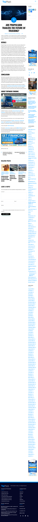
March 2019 (30, 437)
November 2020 (31, 404)
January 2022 (30, 380)
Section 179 (30, 240)
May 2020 (30, 414)
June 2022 (30, 372)
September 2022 (31, 367)
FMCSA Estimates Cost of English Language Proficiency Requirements (21, 178)
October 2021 (30, 385)
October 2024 (30, 325)
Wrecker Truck (31, 282)
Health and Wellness (32, 206)
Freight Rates (30, 195)
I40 (28, 214)
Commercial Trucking (12, 33)
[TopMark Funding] (7, 2)
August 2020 (30, 409)
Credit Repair (30, 167)
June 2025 (30, 312)
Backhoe (30, 141)
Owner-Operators (31, 226)
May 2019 (30, 434)
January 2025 (30, 320)
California (30, 149)
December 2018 (31, 442)
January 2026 (30, 300)
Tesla (29, 252)
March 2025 (30, 317)
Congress (30, 160)
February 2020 (31, 419)
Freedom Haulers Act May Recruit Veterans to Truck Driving (5, 179)
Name (2, 201)
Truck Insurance (31, 261)
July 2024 (30, 330)
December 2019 (31, 422)
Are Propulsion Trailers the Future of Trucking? (13, 28)
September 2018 (31, 447)
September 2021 (31, 387)
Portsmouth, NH (22, 508)
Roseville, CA (22, 506)
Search (29, 15)
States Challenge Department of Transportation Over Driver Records (32, 121)
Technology (18, 33)
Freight (29, 194)
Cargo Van (30, 151)
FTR (29, 197)
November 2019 (31, 424)
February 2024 (31, 339)
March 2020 (30, 417)
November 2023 (31, 344)
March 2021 (30, 397)
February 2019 (31, 439)
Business (6, 33)
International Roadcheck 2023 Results (20, 153)
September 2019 (31, 427)
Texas (29, 254)
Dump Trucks (30, 175)
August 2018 (30, 449)
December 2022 (31, 362)
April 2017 (30, 456)
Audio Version (31, 139)
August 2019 (30, 429)
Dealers (29, 172)
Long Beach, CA (22, 510)
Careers (21, 496)
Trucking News (31, 271)
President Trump (31, 233)
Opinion (29, 225)
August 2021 (30, 389)
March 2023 (30, 357)
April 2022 (30, 375)
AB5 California (31, 129)
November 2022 (31, 364)
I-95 (29, 212)
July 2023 (30, 350)
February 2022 (31, 379)
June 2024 (30, 332)
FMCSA (29, 192)
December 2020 (31, 402)
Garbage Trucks (31, 200)
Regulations (30, 236)
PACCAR (30, 228)
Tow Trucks (30, 256)
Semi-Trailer (30, 244)
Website (2, 205)
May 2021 (30, 394)
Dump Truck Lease (5, 493)
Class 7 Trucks (31, 154)
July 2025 (30, 310)
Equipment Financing (32, 183)
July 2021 (30, 390)
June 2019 (30, 432)
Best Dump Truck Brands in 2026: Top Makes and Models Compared (32, 103)
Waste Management (32, 278)
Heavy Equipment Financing (7, 499)
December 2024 (31, 322)
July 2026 (30, 290)
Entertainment (31, 181)
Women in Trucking (32, 280)
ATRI (29, 136)
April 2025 (30, 315)
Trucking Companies (32, 266)
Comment (3, 191)
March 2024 (30, 337)
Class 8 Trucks (31, 156)
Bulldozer (30, 146)
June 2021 (30, 392)
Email (15, 201)
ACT (29, 131)
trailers (13, 120)
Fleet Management (31, 189)
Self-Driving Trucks (31, 241)
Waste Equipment (31, 277)
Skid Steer (30, 249)
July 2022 (30, 370)
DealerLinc (30, 170)
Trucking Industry (31, 268)
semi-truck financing (16, 110)
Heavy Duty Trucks (31, 209)
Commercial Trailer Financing (7, 496)
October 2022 (30, 365)
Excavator (30, 185)
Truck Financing (31, 259)
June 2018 (30, 452)
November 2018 (31, 444)
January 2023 (30, 360)
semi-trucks (17, 120)
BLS (29, 144)
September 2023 (31, 347)
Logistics (30, 219)
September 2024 (31, 327)
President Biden (31, 231)
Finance (29, 187)
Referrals (21, 499)
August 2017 (30, 454)
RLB (29, 238)
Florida (29, 190)
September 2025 (31, 307)
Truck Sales (30, 264)
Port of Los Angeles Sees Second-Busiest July (13, 178)
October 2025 (30, 305)
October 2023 (30, 345)
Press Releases (31, 235)
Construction (30, 162)
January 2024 (30, 340)
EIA (29, 177)
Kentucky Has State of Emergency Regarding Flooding (7, 153)
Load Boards (30, 217)
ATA (29, 134)
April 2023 (30, 355)
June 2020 (30, 412)
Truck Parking (31, 262)
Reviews (21, 493)
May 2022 (30, 374)
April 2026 (30, 295)
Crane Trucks (30, 165)
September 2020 (31, 407)
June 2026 (30, 292)
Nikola (29, 223)
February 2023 (31, 359)
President (30, 230)
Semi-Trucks (30, 246)
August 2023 (30, 349)
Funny (29, 199)
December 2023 (31, 342)
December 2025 (31, 302)
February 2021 (31, 399)
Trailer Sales (30, 257)
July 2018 (30, 451)
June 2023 (30, 352)
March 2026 (30, 297)
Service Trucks (31, 247)
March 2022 (30, 377)
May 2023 (30, 354)
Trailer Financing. (11, 125)
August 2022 (30, 369)
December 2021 (31, 382)
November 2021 (31, 384)
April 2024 (30, 335)
